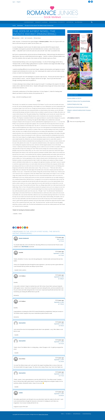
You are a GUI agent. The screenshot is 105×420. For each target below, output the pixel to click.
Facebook (89, 2)
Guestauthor (22, 323)
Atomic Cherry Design (43, 414)
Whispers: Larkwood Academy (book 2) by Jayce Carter (79, 111)
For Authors (68, 413)
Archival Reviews (76, 413)
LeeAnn (21, 392)
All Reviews (78, 22)
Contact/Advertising (86, 413)
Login (13, 1)
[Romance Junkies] (52, 12)
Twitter (92, 2)
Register (18, 1)
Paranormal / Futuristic (57, 22)
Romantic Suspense (41, 22)
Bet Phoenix (25, 246)
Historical (69, 22)
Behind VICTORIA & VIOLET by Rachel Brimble (78, 101)
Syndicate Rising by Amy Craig (74, 104)
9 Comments (29, 38)
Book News (38, 38)
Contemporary (29, 22)
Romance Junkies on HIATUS (74, 98)
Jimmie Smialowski (24, 238)
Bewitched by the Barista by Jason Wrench (77, 107)
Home (62, 413)
